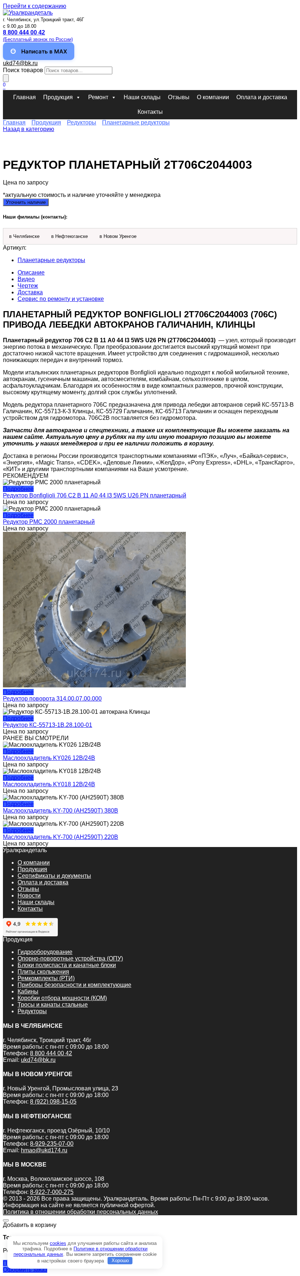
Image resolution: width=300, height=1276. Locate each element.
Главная (24, 97)
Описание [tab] (31, 272)
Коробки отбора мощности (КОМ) (62, 998)
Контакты (150, 112)
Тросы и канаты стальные (53, 1004)
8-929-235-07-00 (52, 1144)
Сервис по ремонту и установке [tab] (61, 299)
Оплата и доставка (261, 97)
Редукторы (81, 122)
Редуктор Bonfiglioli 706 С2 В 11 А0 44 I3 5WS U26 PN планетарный (94, 495)
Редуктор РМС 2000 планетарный (49, 522)
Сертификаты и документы (54, 876)
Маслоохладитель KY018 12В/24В (49, 784)
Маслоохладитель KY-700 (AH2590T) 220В (60, 837)
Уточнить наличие (26, 202)
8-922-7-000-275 (52, 1192)
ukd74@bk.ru (20, 63)
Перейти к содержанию (34, 6)
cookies (58, 1243)
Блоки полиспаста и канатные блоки (67, 965)
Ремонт (98, 97)
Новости (29, 895)
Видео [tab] (26, 279)
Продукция (58, 97)
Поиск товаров (23, 70)
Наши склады (142, 97)
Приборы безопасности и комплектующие (74, 985)
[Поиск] (6, 78)
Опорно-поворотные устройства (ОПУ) (70, 958)
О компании (213, 97)
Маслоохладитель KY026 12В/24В (49, 758)
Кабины (28, 991)
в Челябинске (24, 236)
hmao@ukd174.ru (44, 1150)
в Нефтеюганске (69, 236)
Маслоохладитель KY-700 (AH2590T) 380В (60, 810)
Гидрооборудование (45, 952)
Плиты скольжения (43, 972)
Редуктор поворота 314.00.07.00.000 (52, 698)
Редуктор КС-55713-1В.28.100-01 (47, 725)
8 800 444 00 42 (51, 1053)
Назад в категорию (28, 129)
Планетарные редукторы (136, 122)
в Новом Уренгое (118, 236)
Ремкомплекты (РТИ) (46, 978)
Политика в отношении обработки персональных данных (80, 1212)
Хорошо (120, 1260)
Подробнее (18, 489)
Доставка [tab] (30, 292)
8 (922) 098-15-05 (53, 1101)
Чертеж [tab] (28, 286)
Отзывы (179, 97)
